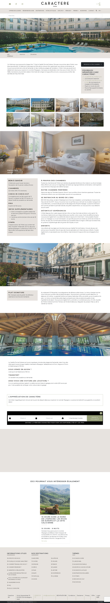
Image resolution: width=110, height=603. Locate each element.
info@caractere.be (49, 595)
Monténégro (56, 573)
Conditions (71, 595)
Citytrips (76, 576)
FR (99, 10)
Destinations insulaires (81, 573)
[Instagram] (22, 4)
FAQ (9, 585)
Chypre (35, 561)
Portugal (36, 576)
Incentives (83, 10)
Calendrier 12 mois (14, 582)
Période (68, 10)
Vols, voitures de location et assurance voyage (18, 578)
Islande (54, 567)
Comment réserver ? (14, 567)
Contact (91, 10)
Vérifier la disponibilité (95, 418)
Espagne (11, 49)
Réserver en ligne (28, 10)
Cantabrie (21, 49)
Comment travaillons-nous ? (17, 564)
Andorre (36, 558)
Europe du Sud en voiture (82, 567)
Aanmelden (100, 601)
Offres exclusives (15, 10)
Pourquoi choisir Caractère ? (18, 561)
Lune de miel (77, 561)
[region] (55, 450)
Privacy (87, 595)
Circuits (60, 10)
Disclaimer (80, 595)
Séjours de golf (79, 579)
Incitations (77, 582)
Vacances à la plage (80, 570)
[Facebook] (16, 4)
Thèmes (75, 10)
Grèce (35, 567)
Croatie (54, 561)
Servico (35, 601)
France (54, 564)
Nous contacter (13, 588)
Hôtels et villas (51, 10)
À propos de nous (14, 558)
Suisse (35, 579)
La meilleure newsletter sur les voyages (17, 573)
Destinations (40, 10)
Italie (34, 570)
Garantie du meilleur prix (16, 570)
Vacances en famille (80, 564)
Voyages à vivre (79, 558)
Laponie (54, 570)
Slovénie (55, 576)
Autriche (55, 558)
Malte (34, 573)
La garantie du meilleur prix (93, 77)
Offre (93, 595)
